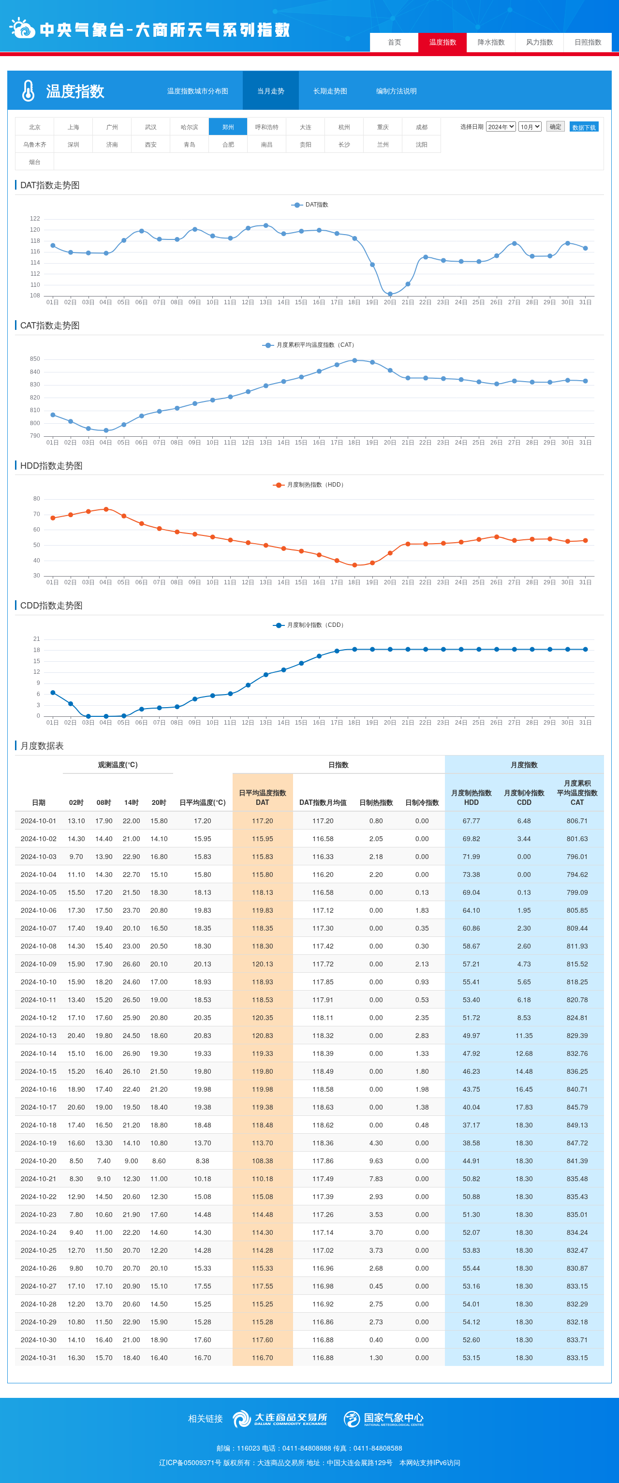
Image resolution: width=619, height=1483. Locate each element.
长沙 (344, 144)
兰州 (383, 144)
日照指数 (588, 42)
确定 (555, 126)
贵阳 (305, 144)
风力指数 (539, 42)
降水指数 (491, 42)
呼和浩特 (267, 126)
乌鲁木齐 (34, 144)
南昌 (267, 144)
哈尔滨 (189, 126)
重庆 (383, 126)
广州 (112, 126)
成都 (421, 126)
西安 (151, 144)
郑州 (228, 126)
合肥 (228, 144)
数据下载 (584, 127)
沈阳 (421, 144)
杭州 (344, 126)
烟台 (35, 161)
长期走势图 (330, 90)
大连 (305, 126)
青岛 (189, 144)
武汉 (151, 126)
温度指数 (443, 42)
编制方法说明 (396, 90)
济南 (112, 144)
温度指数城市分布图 (197, 90)
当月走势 (270, 90)
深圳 (73, 144)
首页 (394, 42)
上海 (73, 126)
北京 (35, 126)
